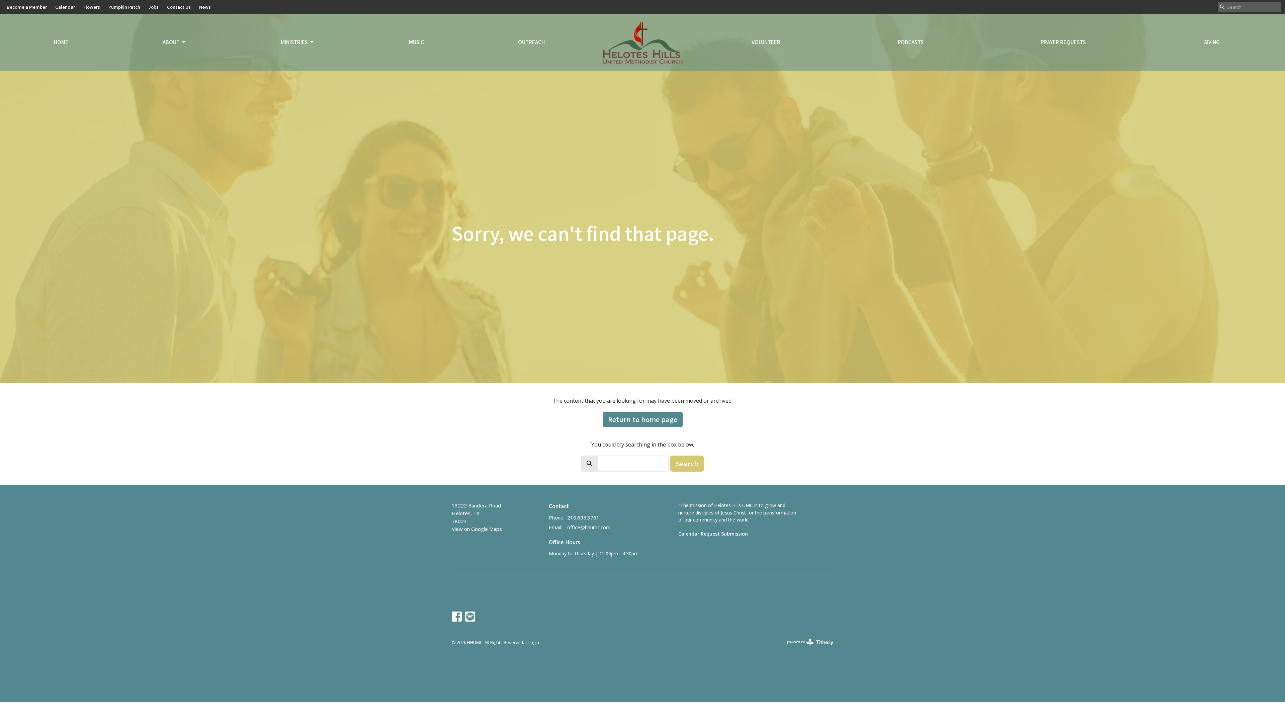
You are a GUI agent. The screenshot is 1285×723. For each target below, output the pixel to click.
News (205, 7)
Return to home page (642, 419)
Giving (1211, 42)
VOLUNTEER (766, 42)
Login (533, 642)
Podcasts (911, 42)
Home (61, 42)
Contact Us (179, 7)
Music (416, 42)
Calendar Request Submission (713, 534)
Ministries (294, 42)
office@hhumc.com (588, 527)
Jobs (154, 7)
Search (687, 463)
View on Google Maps (477, 529)
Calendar (65, 7)
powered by (806, 648)
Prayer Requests (1063, 42)
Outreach (531, 42)
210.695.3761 (583, 517)
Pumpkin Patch (124, 7)
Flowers (91, 7)
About (171, 42)
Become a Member (27, 7)
